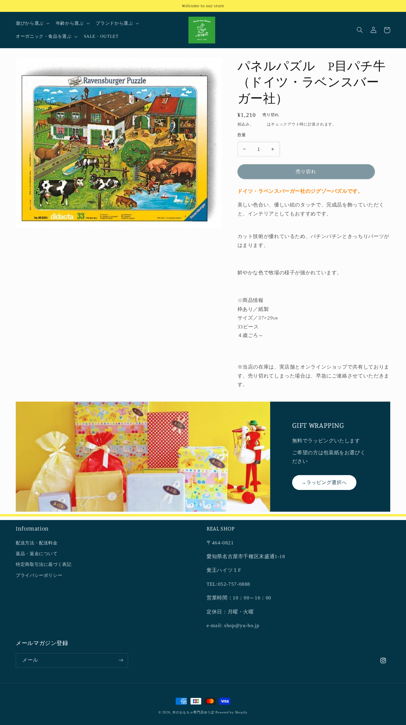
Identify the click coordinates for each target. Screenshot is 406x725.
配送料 (261, 124)
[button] (32, 23)
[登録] (121, 660)
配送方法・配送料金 (37, 543)
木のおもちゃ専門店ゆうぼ (193, 712)
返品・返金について (37, 553)
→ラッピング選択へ (324, 482)
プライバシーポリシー (39, 575)
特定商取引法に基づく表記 (44, 564)
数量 (241, 135)
